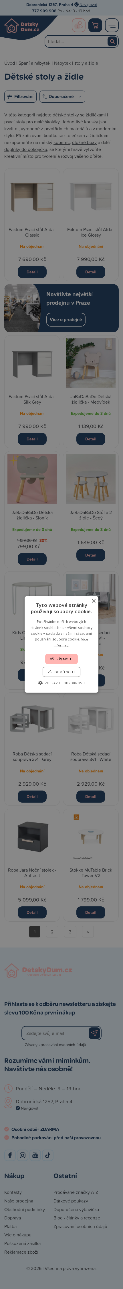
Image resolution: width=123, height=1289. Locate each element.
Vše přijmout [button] (61, 659)
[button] (61, 683)
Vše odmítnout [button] (61, 672)
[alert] (61, 644)
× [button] (93, 601)
